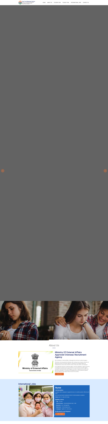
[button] (2, 170)
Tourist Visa (65, 2)
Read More (59, 374)
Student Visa (57, 2)
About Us (49, 2)
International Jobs (76, 2)
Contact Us (86, 2)
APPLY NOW (60, 410)
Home (44, 2)
